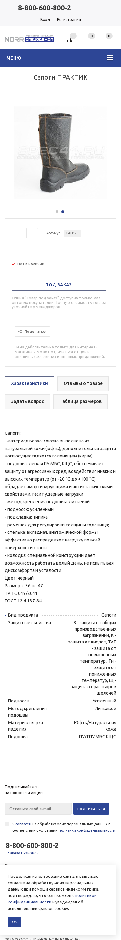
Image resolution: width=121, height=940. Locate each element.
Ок (14, 922)
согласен (23, 824)
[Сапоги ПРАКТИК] (60, 205)
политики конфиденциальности (87, 830)
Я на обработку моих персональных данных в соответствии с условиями (63, 827)
